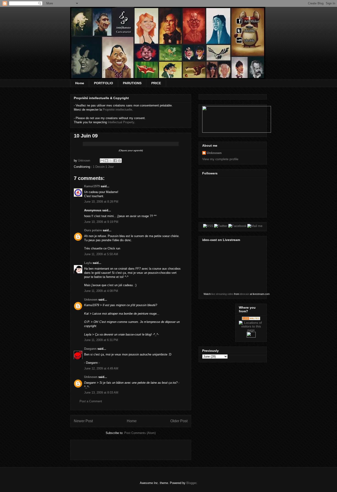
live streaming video (222, 294)
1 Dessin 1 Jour (103, 166)
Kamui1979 (92, 186)
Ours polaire (93, 230)
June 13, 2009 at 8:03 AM (101, 392)
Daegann (90, 348)
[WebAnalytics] (251, 336)
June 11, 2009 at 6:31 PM (101, 340)
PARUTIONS (132, 83)
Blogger (191, 483)
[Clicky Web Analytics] (251, 319)
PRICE (156, 83)
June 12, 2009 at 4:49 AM (101, 368)
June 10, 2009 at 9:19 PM (101, 222)
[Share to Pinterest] (119, 160)
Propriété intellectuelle (117, 109)
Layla (88, 263)
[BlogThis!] (106, 160)
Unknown (90, 299)
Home (79, 83)
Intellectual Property (121, 122)
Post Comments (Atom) (140, 433)
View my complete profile (220, 159)
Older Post (179, 421)
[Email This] (102, 160)
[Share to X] (110, 160)
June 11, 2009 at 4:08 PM (101, 291)
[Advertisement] (127, 448)
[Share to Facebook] (115, 160)
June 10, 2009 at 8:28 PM (101, 201)
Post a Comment (91, 401)
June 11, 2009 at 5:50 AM (101, 254)
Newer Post (83, 421)
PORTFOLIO (103, 83)
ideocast (244, 294)
